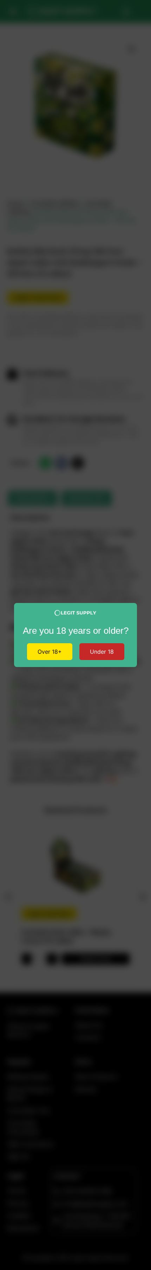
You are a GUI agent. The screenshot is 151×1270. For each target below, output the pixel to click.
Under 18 (102, 651)
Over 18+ (50, 651)
